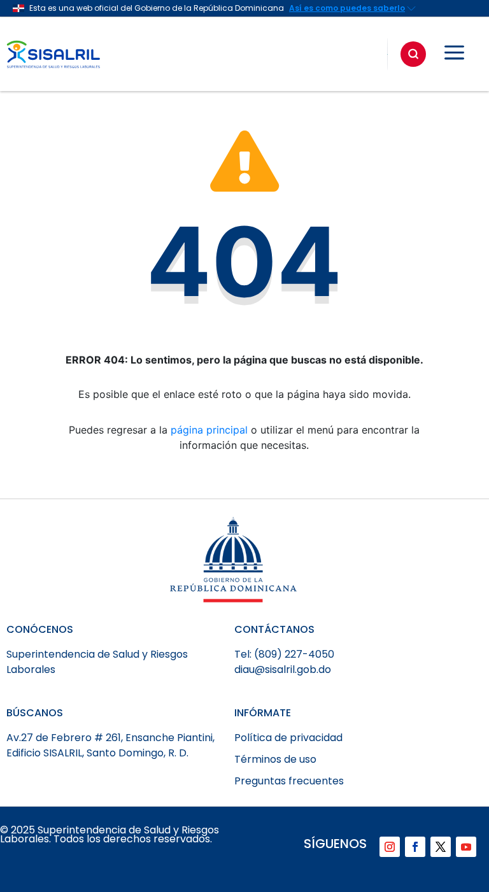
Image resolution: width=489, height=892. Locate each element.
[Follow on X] (440, 847)
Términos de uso (275, 759)
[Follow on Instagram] (389, 847)
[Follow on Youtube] (466, 847)
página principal (209, 429)
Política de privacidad (288, 737)
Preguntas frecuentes (289, 781)
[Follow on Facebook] (415, 847)
